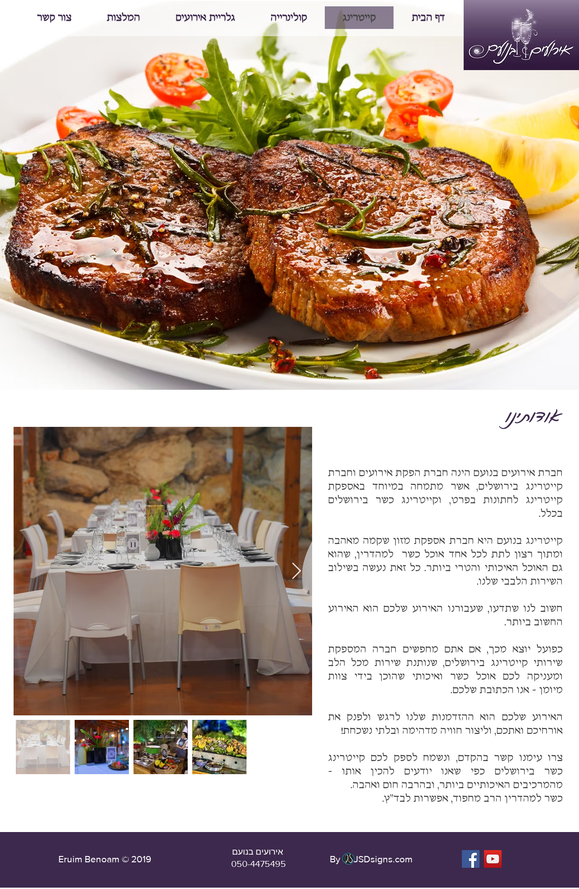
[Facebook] (470, 859)
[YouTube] (493, 859)
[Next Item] (296, 571)
